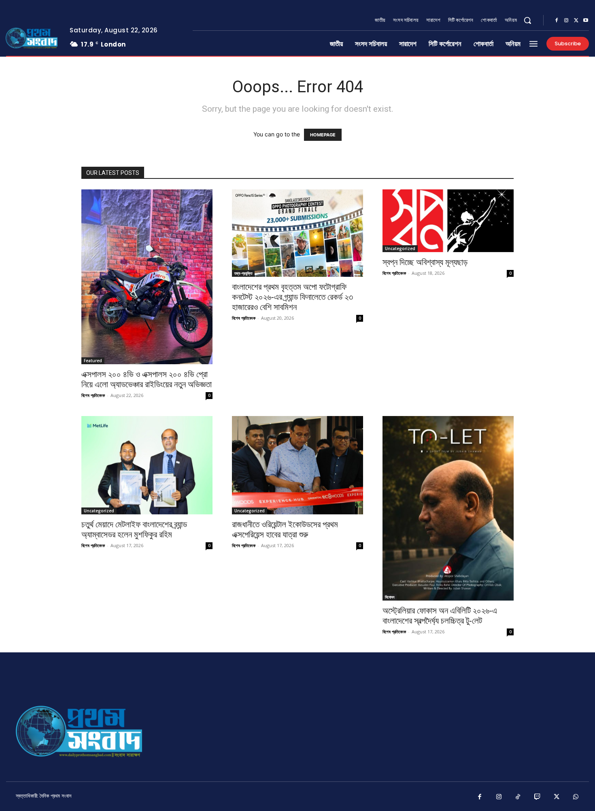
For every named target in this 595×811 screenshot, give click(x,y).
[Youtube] (586, 20)
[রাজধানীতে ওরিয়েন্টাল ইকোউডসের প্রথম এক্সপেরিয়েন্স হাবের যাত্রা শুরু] (297, 465)
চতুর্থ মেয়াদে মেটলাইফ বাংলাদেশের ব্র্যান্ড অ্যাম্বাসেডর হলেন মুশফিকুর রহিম (134, 529)
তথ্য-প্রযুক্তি (243, 273)
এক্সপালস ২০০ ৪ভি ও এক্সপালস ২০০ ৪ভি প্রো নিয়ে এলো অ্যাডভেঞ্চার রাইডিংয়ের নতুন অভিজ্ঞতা (146, 379)
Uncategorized (400, 248)
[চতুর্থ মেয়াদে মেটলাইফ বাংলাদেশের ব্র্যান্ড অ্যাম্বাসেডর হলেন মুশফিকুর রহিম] (146, 465)
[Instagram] (566, 20)
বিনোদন (389, 597)
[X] (576, 20)
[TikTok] (518, 797)
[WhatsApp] (576, 797)
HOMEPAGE (323, 135)
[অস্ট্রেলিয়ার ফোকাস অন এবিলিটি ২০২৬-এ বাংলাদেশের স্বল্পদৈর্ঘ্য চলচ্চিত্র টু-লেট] (448, 508)
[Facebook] (556, 20)
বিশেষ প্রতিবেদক (93, 395)
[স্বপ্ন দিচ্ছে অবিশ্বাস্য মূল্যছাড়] (448, 220)
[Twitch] (537, 797)
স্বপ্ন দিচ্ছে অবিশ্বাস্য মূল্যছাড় (425, 262)
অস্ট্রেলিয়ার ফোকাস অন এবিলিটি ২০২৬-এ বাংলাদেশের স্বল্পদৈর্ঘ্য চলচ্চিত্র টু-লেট (439, 616)
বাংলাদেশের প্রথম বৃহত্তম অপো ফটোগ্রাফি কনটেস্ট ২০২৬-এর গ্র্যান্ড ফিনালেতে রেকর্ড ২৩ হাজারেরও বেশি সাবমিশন (292, 297)
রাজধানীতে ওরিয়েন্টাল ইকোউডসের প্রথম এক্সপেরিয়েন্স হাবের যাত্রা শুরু (285, 529)
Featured (93, 360)
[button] (527, 20)
